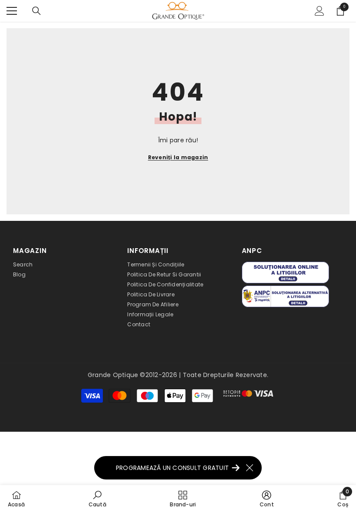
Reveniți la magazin (178, 157)
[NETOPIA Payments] (248, 393)
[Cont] (319, 11)
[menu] (12, 11)
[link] (97, 498)
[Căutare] (36, 11)
